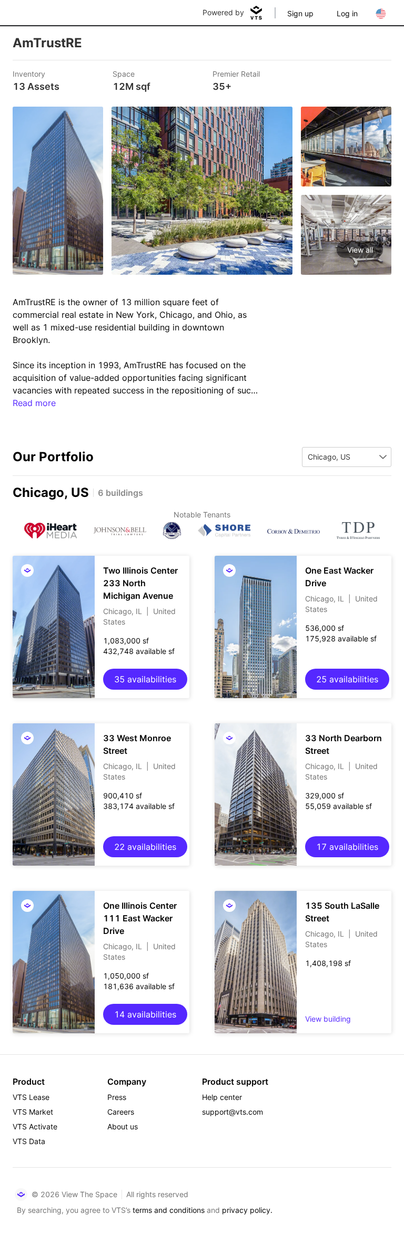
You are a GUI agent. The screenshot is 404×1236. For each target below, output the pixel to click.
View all (360, 249)
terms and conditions (169, 1210)
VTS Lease (31, 1097)
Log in (347, 13)
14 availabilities (145, 1014)
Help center (222, 1097)
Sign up (300, 13)
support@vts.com (232, 1111)
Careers (120, 1111)
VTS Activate (35, 1126)
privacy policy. (247, 1210)
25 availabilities (347, 679)
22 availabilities (145, 847)
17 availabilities (347, 847)
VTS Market (33, 1111)
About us (122, 1126)
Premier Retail (236, 73)
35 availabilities (145, 679)
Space (124, 73)
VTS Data (29, 1141)
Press (116, 1097)
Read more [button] (34, 403)
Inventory (29, 73)
